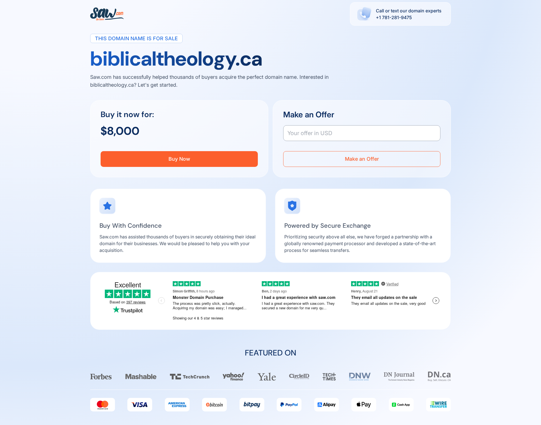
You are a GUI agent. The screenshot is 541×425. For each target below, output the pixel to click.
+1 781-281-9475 (394, 17)
